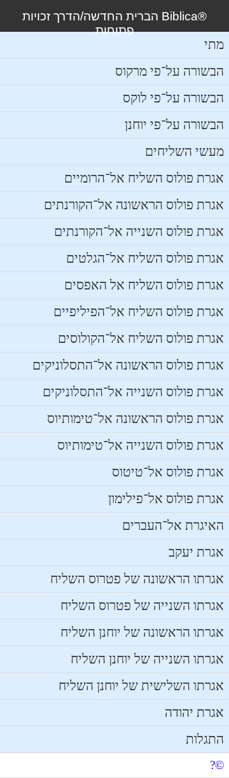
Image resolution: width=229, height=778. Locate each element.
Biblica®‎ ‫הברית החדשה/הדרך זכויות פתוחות (114, 23)
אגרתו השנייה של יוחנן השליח (147, 659)
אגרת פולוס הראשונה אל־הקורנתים (134, 204)
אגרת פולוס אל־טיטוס (168, 472)
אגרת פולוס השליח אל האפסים (144, 285)
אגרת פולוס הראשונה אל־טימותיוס (135, 418)
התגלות (205, 739)
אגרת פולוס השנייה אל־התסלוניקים (133, 391)
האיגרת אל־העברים (173, 525)
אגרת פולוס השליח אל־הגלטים (145, 258)
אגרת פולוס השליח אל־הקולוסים (141, 338)
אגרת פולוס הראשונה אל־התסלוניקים (128, 365)
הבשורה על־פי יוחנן (174, 124)
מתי (214, 44)
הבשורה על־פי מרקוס (169, 71)
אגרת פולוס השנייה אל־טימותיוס (140, 445)
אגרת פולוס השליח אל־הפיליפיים (138, 311)
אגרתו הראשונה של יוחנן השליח (142, 632)
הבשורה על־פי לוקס (173, 98)
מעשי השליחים (184, 151)
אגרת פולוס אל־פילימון (166, 498)
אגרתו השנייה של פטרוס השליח (142, 605)
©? (217, 765)
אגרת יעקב (196, 552)
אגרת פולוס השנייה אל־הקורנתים (139, 231)
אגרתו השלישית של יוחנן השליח (141, 685)
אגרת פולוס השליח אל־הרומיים (144, 178)
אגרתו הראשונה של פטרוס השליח (137, 579)
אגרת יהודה (194, 712)
